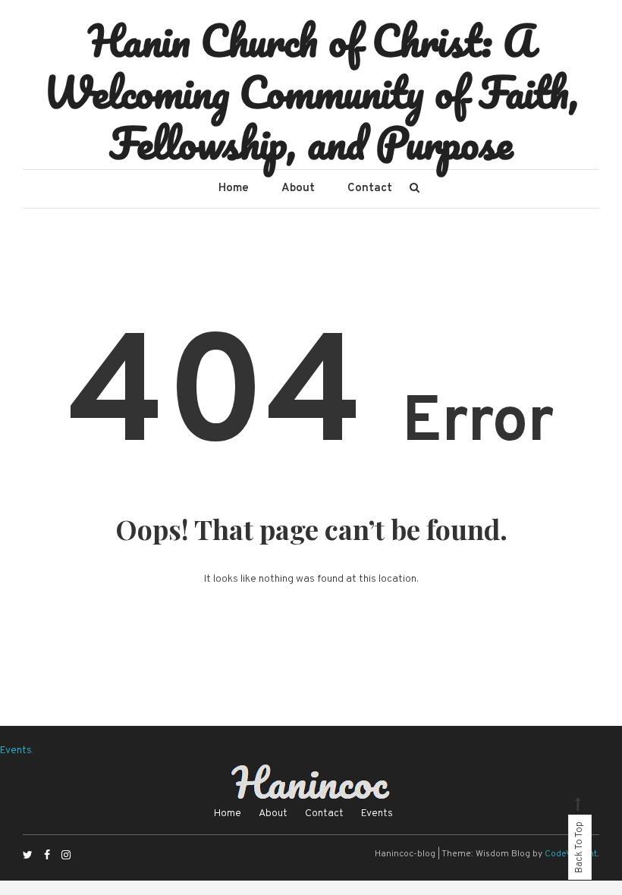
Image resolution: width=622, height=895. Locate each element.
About (298, 188)
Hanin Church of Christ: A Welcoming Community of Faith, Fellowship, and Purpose (311, 91)
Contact (369, 188)
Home (233, 188)
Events (16, 750)
